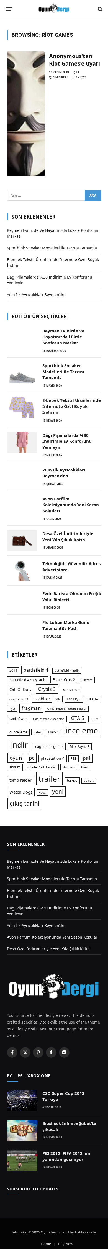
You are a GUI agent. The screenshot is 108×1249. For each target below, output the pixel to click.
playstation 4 (53, 758)
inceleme (81, 730)
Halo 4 (53, 731)
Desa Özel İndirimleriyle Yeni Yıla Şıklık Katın (67, 536)
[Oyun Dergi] (54, 9)
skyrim (14, 766)
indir (19, 744)
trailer (49, 778)
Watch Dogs (20, 792)
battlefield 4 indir (67, 671)
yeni (57, 791)
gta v (94, 718)
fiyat (12, 709)
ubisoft (89, 780)
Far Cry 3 (74, 698)
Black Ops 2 (64, 679)
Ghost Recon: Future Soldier (66, 709)
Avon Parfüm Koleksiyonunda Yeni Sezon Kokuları (70, 504)
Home (46, 1243)
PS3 (73, 758)
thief (84, 767)
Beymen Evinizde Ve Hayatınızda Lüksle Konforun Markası (63, 336)
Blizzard (86, 680)
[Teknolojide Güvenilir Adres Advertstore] (22, 570)
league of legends (48, 746)
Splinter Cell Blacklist (41, 767)
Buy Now (65, 1243)
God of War (18, 718)
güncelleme (18, 732)
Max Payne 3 (79, 746)
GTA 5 (77, 718)
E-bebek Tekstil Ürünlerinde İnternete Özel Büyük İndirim (71, 406)
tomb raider (20, 780)
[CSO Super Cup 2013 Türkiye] (22, 1100)
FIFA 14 (92, 699)
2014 (13, 670)
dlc (58, 699)
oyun (16, 757)
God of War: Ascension (49, 719)
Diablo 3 (42, 698)
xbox (42, 792)
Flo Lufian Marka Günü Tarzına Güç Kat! (65, 625)
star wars (69, 767)
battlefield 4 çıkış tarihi (27, 679)
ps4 (87, 758)
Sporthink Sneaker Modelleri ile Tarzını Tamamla (52, 247)
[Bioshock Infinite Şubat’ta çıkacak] (22, 1130)
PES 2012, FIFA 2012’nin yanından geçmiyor (66, 1156)
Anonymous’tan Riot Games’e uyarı (74, 59)
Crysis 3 (47, 689)
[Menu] (9, 9)
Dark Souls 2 (70, 690)
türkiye (72, 780)
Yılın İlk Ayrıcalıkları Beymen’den (37, 294)
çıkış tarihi (25, 803)
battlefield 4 (36, 670)
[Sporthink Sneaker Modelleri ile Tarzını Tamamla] (22, 372)
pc (31, 757)
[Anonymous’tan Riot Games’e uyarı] (26, 113)
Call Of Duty (20, 689)
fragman (31, 708)
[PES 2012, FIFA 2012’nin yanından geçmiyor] (22, 1160)
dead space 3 (18, 699)
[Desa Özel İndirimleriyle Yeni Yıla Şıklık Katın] (22, 540)
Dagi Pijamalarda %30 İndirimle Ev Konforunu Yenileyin (67, 441)
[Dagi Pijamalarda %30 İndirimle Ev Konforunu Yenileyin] (22, 442)
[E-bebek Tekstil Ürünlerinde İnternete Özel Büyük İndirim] (22, 407)
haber (38, 732)
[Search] (99, 9)
